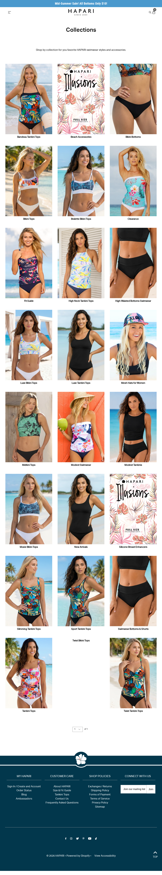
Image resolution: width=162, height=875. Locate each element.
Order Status (23, 790)
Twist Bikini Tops (81, 641)
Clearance (133, 219)
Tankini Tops (28, 711)
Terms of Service (100, 799)
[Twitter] (77, 839)
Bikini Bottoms (133, 137)
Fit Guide (29, 301)
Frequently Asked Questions (62, 803)
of (86, 729)
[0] (153, 12)
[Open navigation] (29, 12)
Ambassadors (24, 799)
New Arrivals (81, 547)
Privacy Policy (100, 803)
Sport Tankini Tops (81, 629)
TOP (155, 857)
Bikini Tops (28, 219)
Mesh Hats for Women (133, 383)
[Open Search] (150, 12)
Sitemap (100, 807)
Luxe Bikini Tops (28, 383)
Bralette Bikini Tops (81, 219)
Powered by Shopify (78, 856)
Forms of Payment (100, 795)
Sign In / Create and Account (24, 787)
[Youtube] (89, 839)
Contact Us (62, 799)
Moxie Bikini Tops (29, 547)
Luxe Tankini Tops (81, 383)
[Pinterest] (83, 839)
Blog (24, 795)
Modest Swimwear (81, 465)
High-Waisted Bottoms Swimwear (133, 301)
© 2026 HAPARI (55, 856)
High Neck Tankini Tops (81, 301)
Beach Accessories (81, 137)
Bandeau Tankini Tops (28, 137)
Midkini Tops (28, 465)
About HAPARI (62, 787)
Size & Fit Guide (62, 790)
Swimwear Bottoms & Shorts (133, 629)
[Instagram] (71, 839)
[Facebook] (65, 839)
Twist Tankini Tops (133, 711)
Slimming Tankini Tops (29, 629)
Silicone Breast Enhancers (133, 547)
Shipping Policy (100, 790)
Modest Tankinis (133, 465)
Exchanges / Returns (100, 787)
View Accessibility (105, 856)
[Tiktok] (96, 839)
